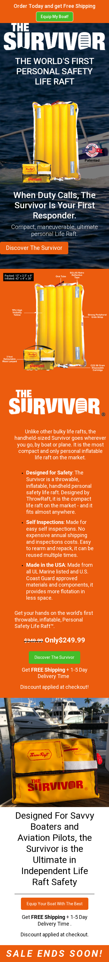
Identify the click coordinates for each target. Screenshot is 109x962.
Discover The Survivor (34, 247)
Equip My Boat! (55, 16)
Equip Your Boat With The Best (55, 903)
